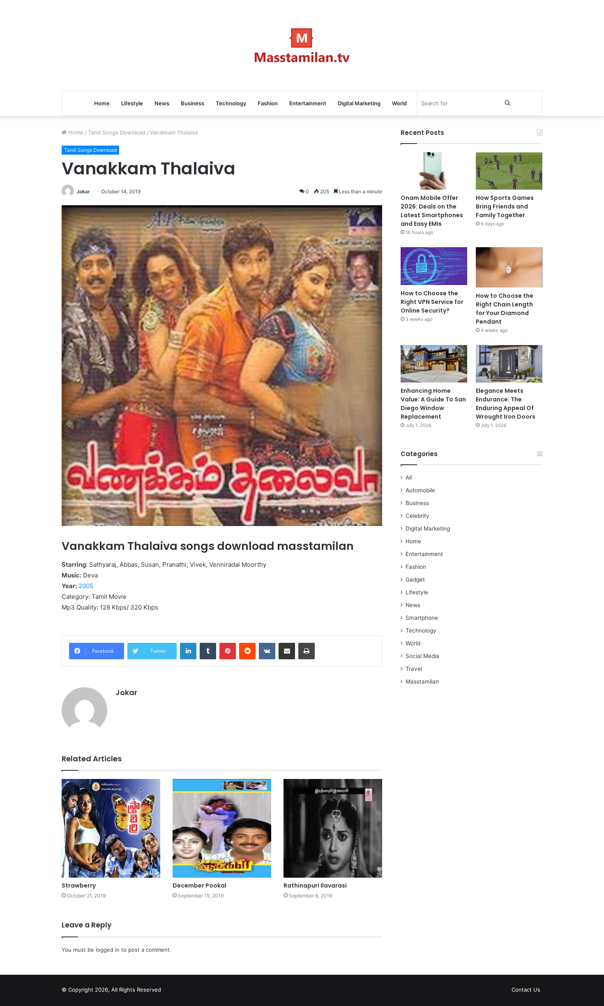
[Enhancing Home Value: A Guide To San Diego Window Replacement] (434, 363)
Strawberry (79, 885)
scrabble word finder (172, 991)
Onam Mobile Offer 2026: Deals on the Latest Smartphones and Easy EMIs (432, 211)
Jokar (83, 191)
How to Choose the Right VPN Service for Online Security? (432, 302)
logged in (108, 949)
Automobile (420, 490)
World (399, 103)
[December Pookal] (222, 828)
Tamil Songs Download (116, 132)
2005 (85, 586)
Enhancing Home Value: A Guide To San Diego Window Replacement (433, 404)
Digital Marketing (359, 103)
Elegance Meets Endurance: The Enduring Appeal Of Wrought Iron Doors (505, 404)
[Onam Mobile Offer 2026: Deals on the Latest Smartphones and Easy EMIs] (434, 171)
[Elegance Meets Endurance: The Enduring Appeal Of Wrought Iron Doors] (509, 363)
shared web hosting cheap (187, 991)
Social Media (422, 656)
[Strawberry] (111, 828)
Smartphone (422, 617)
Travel (414, 668)
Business (192, 103)
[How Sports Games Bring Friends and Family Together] (509, 171)
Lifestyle (132, 103)
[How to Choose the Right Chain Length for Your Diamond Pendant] (509, 267)
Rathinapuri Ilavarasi (315, 885)
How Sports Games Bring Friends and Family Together (505, 206)
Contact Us (526, 989)
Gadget (415, 579)
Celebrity (417, 515)
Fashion (268, 103)
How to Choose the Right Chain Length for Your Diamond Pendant (504, 309)
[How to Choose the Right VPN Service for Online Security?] (434, 266)
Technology (231, 103)
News (161, 103)
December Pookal (199, 885)
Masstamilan (422, 681)
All (409, 477)
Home (102, 103)
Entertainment (307, 103)
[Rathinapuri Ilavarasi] (333, 828)
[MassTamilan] (302, 45)
